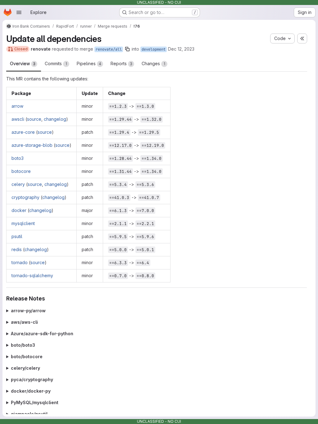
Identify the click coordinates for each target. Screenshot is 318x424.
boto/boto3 (23, 345)
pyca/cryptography (32, 379)
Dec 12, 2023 (181, 49)
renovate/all (109, 49)
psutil (16, 236)
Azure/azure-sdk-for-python (42, 333)
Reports (121, 63)
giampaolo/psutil (29, 414)
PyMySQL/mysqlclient (34, 402)
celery (18, 184)
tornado (19, 262)
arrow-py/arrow (28, 310)
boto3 (17, 158)
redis (16, 249)
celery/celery (25, 368)
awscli (17, 119)
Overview (22, 63)
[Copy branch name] (127, 49)
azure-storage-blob (31, 145)
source (34, 119)
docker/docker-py (31, 391)
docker (18, 210)
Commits (56, 63)
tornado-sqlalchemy (32, 275)
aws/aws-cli (24, 322)
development (154, 49)
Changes (153, 63)
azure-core (23, 132)
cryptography (25, 197)
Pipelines (89, 63)
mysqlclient (23, 223)
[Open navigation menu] (19, 12)
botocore (21, 171)
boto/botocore (27, 356)
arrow (17, 106)
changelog (55, 119)
